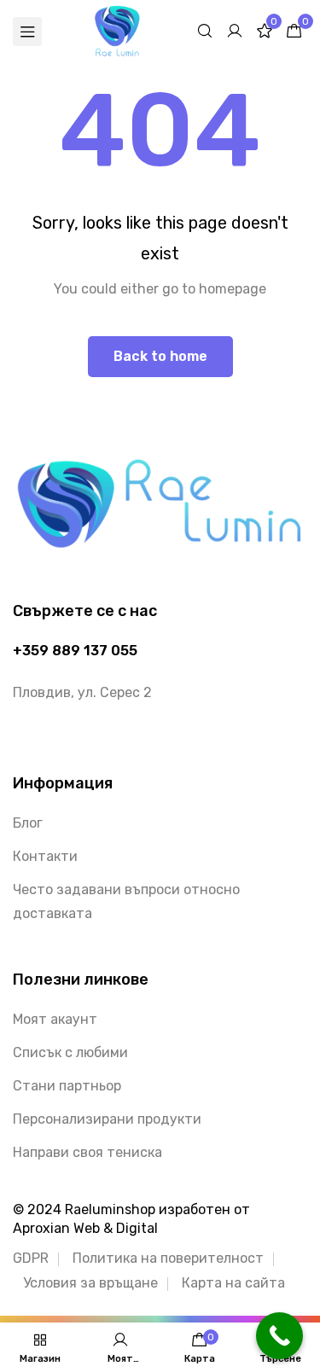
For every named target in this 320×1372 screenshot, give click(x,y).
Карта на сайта (233, 1283)
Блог (28, 823)
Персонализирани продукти (107, 1119)
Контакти (45, 856)
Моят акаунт (55, 1019)
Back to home (160, 356)
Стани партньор (67, 1086)
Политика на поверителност (168, 1258)
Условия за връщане (90, 1283)
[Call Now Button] (279, 1335)
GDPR (31, 1258)
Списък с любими (70, 1052)
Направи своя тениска (87, 1152)
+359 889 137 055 (75, 650)
